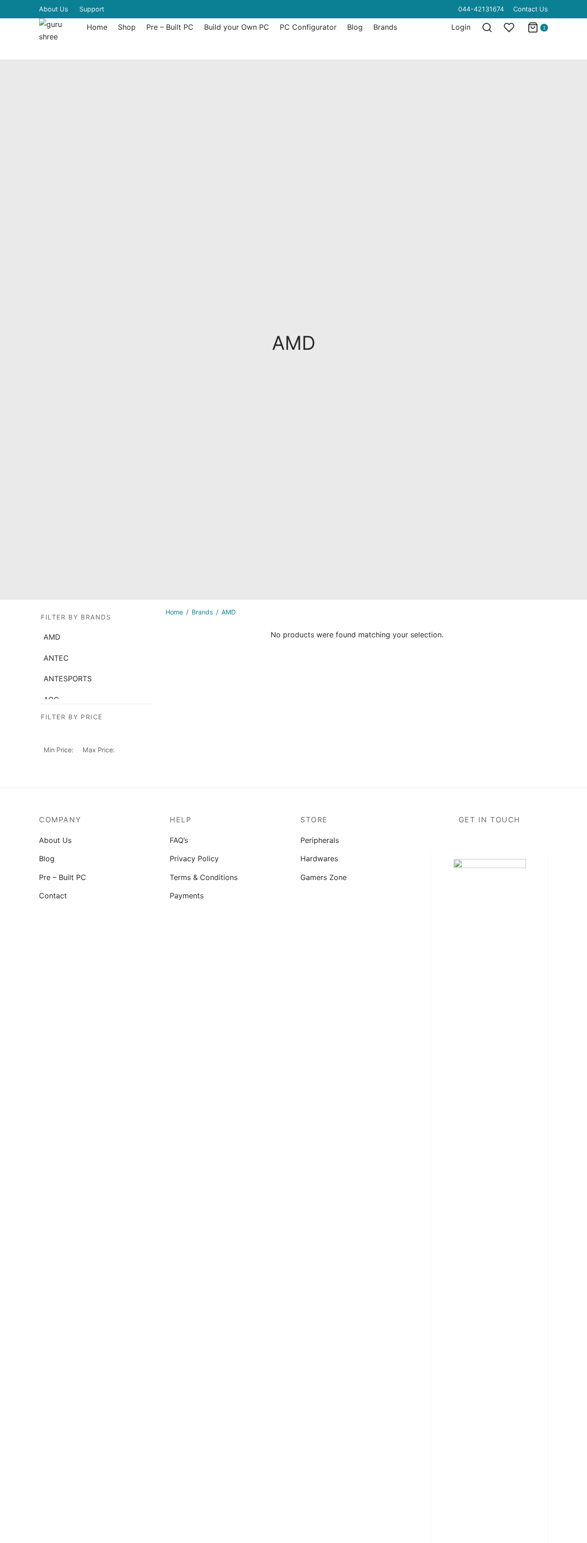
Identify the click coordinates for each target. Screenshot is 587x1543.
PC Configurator (308, 27)
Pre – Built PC (170, 27)
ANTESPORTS (68, 678)
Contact (53, 895)
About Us (53, 9)
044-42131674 (481, 9)
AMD (52, 636)
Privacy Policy (194, 858)
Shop (127, 27)
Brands (385, 27)
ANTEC (56, 657)
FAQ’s (179, 840)
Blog (355, 27)
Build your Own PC (236, 27)
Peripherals (319, 840)
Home (97, 27)
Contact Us (530, 9)
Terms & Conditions (204, 877)
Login (461, 27)
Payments (187, 895)
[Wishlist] (510, 27)
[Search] (487, 27)
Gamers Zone (323, 877)
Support (91, 9)
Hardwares (319, 858)
